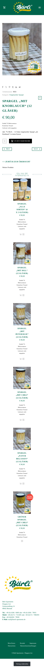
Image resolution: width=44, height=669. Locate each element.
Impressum (33, 643)
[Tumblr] (13, 87)
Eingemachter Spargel (16, 95)
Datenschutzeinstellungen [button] (28, 646)
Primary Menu (40, 7)
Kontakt (22, 643)
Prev (8, 149)
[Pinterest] (9, 87)
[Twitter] (6, 87)
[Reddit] (20, 87)
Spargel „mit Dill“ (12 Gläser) (22, 270)
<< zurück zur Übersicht (16, 162)
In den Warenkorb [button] (21, 234)
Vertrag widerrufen (22, 664)
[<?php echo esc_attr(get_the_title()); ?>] (23, 234)
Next (36, 149)
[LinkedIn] (16, 87)
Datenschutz (11, 646)
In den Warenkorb (22, 141)
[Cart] (4, 7)
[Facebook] (3, 87)
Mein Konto (11, 643)
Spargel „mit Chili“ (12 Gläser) (22, 395)
